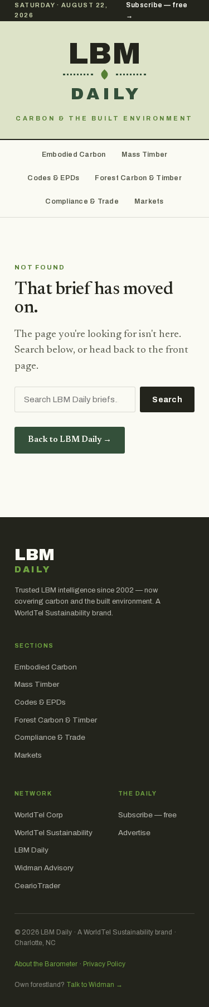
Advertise (134, 832)
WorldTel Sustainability (53, 832)
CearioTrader (37, 885)
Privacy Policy (104, 964)
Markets (149, 201)
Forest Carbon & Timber (138, 178)
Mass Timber (144, 154)
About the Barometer (45, 964)
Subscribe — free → (157, 10)
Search (167, 400)
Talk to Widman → (94, 985)
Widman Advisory (44, 868)
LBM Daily (31, 850)
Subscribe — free (147, 815)
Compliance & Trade (82, 201)
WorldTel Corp (38, 815)
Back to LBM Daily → (69, 440)
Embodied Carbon (74, 154)
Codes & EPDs (53, 178)
